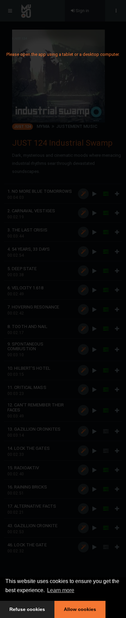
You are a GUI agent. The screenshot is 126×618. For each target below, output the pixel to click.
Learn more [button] (60, 590)
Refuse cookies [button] (27, 609)
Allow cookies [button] (80, 609)
